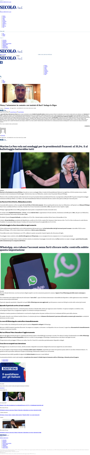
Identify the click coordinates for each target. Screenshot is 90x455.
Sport (3, 24)
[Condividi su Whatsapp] (4, 110)
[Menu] (0, 78)
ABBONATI (5, 1)
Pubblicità (4, 45)
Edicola (1, 1)
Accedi (9, 1)
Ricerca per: (2, 55)
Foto (3, 27)
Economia (4, 21)
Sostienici (4, 42)
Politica (3, 16)
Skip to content (3, 54)
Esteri (3, 18)
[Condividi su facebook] (1, 110)
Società (3, 20)
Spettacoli (4, 23)
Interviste (4, 25)
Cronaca (4, 17)
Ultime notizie (5, 44)
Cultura (3, 22)
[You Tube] (1, 0)
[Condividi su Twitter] (5, 110)
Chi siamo (4, 40)
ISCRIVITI (2, 388)
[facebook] (0, 0)
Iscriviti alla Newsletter (6, 43)
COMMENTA (87, 126)
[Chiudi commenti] (0, 127)
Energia (45, 73)
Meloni (3, 34)
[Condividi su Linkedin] (2, 110)
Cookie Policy (5, 46)
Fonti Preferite (21, 112)
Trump (3, 35)
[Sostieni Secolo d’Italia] (13, 381)
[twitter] (3, 0)
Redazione (4, 41)
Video (3, 19)
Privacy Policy (5, 47)
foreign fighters (5, 359)
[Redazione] (3, 133)
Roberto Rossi (5, 360)
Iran (3, 33)
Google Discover (13, 112)
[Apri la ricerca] (0, 77)
